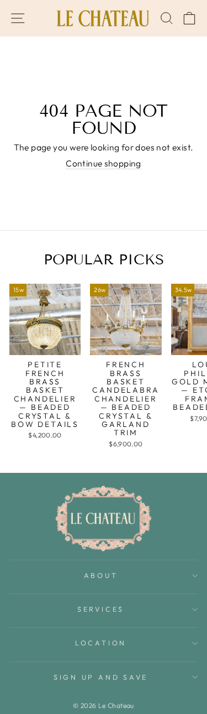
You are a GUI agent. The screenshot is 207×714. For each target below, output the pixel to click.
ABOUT (101, 575)
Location (100, 642)
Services (100, 608)
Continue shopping (103, 163)
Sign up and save (101, 677)
